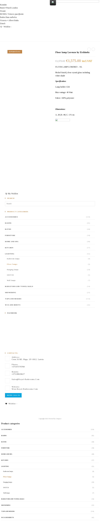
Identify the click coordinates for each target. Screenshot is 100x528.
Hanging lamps (13, 269)
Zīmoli (2, 23)
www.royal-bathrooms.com (25, 389)
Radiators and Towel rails (19, 286)
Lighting (9, 254)
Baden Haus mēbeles (8, 17)
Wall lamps (11, 280)
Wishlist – (7, 27)
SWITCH (10, 275)
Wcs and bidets (12, 305)
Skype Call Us (13, 395)
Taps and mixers (13, 299)
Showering (10, 292)
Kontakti (3, 5)
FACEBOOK (12, 313)
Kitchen (9, 248)
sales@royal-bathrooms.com (26, 379)
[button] (25, 1)
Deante (3, 11)
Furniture (10, 235)
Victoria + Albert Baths (9, 20)
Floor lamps (12, 264)
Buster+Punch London (9, 8)
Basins (8, 223)
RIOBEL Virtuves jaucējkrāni (12, 14)
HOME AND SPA (11, 241)
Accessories (11, 217)
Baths (8, 229)
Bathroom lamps (13, 259)
